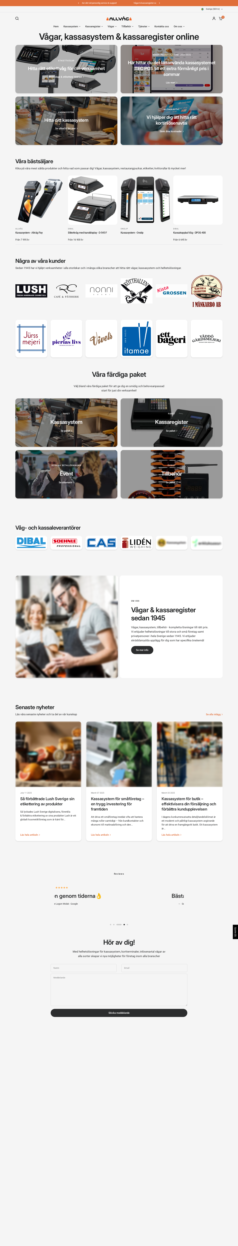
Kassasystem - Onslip (132, 232)
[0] (220, 18)
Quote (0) (235, 932)
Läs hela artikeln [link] (29, 835)
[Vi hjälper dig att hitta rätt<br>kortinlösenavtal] (172, 121)
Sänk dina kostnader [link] (171, 131)
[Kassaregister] (172, 422)
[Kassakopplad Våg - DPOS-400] (198, 200)
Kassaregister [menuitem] (92, 26)
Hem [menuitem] (56, 26)
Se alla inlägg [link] (213, 714)
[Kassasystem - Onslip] (145, 200)
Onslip (124, 229)
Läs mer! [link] (170, 83)
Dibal (71, 229)
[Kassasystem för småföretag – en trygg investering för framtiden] (119, 754)
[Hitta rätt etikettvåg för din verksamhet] (66, 69)
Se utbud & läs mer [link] (65, 128)
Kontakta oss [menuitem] (161, 26)
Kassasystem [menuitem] (70, 26)
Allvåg (19, 229)
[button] (142, 650)
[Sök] (17, 18)
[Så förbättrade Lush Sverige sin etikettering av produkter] (48, 754)
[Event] (66, 474)
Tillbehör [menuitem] (126, 26)
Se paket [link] (65, 431)
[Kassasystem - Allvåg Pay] (40, 200)
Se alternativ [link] (65, 482)
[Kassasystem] (66, 422)
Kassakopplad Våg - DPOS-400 (189, 232)
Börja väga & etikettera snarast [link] (65, 77)
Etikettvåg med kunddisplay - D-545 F (87, 232)
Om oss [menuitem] (178, 26)
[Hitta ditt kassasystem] (66, 121)
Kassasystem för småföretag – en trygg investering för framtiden (117, 803)
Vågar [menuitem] (111, 26)
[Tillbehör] (172, 474)
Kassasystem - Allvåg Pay (29, 232)
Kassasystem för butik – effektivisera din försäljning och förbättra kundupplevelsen (189, 803)
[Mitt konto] (214, 18)
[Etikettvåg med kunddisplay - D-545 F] (92, 200)
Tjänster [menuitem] (142, 26)
